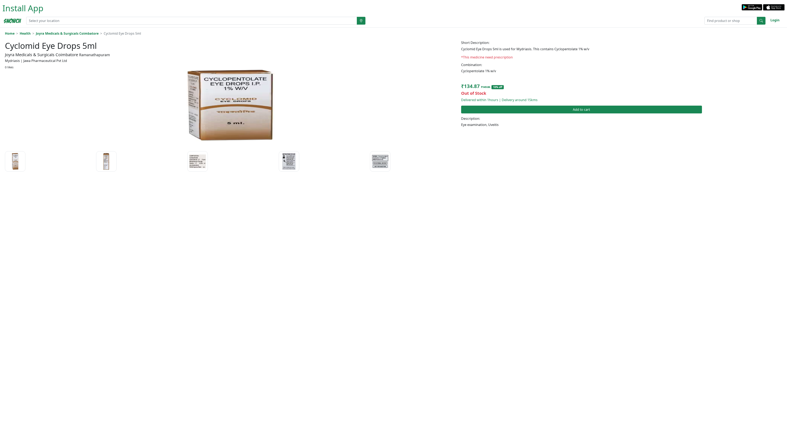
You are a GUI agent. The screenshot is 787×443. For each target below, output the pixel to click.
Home (10, 33)
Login (775, 20)
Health (25, 33)
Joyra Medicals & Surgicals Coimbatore (67, 33)
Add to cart (581, 109)
